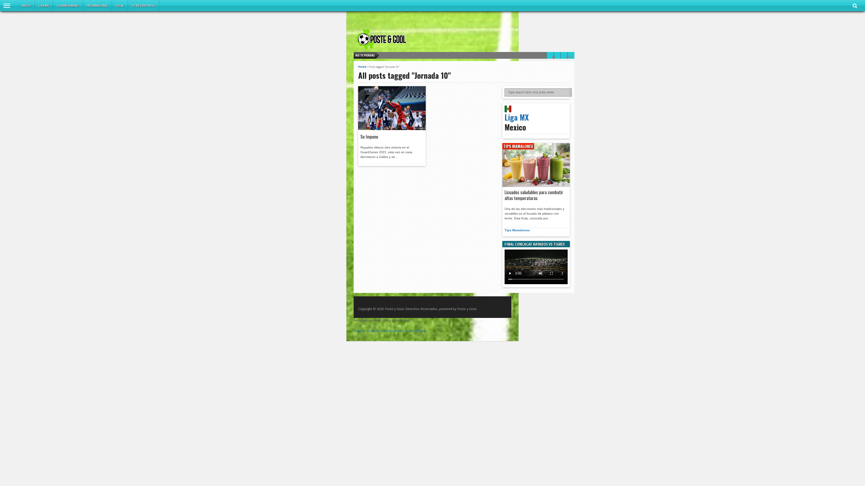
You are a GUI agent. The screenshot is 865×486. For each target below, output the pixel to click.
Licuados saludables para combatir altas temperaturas (534, 195)
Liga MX (44, 5)
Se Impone (369, 136)
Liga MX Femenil (68, 5)
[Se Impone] (392, 129)
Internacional (97, 5)
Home (362, 67)
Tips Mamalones (517, 230)
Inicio (26, 5)
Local (120, 5)
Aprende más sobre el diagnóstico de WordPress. (390, 331)
